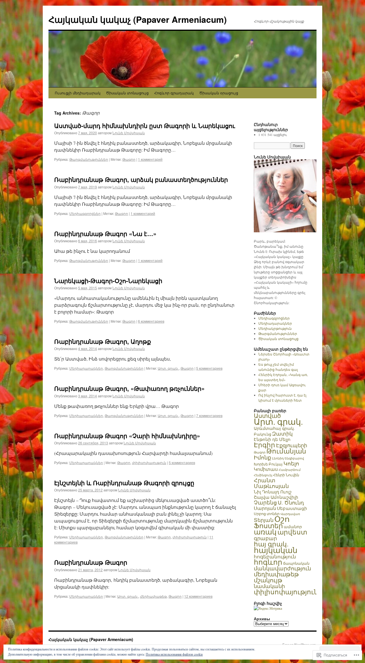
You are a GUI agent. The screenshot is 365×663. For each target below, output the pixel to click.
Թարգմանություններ (88, 159)
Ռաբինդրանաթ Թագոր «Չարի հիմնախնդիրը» (127, 435)
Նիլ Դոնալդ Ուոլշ (272, 492)
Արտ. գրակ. (168, 368)
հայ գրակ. (271, 544)
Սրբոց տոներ (266, 513)
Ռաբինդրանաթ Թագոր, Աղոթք (102, 341)
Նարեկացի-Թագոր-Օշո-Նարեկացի (108, 280)
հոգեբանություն (275, 556)
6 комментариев (151, 321)
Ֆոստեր (268, 525)
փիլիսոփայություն (149, 462)
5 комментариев (209, 368)
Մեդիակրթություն (275, 328)
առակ (265, 531)
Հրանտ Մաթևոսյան (271, 483)
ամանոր (293, 526)
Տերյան (263, 519)
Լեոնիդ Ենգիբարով (288, 458)
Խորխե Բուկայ (268, 464)
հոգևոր (268, 562)
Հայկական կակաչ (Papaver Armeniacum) (137, 19)
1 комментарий (150, 159)
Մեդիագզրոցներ (85, 213)
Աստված (267, 416)
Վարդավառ (290, 514)
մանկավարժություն (282, 568)
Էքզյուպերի (291, 445)
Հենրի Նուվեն (286, 474)
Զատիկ (282, 433)
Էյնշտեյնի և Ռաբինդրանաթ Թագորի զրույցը (124, 482)
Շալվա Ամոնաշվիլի (276, 497)
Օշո (282, 519)
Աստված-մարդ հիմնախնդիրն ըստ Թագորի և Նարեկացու (144, 125)
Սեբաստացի (292, 508)
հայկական (275, 550)
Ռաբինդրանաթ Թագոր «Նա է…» (105, 233)
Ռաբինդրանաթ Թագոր (90, 562)
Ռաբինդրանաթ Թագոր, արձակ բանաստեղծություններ (141, 179)
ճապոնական (296, 563)
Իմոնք (262, 457)
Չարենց (265, 502)
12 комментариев (198, 596)
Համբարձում (290, 470)
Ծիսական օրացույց (218, 92)
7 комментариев (209, 415)
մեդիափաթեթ (153, 596)
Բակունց (262, 434)
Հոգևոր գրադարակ (174, 92)
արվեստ (292, 532)
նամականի (269, 586)
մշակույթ (268, 580)
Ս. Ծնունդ (291, 502)
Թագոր (128, 159)
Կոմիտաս (266, 469)
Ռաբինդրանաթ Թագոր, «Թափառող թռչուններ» (129, 388)
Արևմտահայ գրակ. (274, 428)
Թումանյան (286, 451)
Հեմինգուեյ (263, 475)
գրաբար (265, 538)
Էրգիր (264, 444)
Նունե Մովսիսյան (128, 132)
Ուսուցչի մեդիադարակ (77, 92)
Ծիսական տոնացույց (127, 92)
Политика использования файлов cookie (174, 654)
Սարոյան (265, 508)
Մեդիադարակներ (86, 368)
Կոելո (291, 463)
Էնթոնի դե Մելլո (272, 439)
